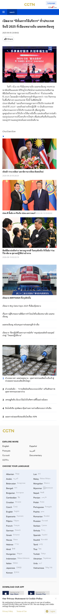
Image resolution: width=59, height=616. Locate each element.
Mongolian (41, 483)
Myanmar (43, 487)
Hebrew (12, 544)
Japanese (13, 567)
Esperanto (14, 516)
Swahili (40, 539)
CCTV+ (5, 460)
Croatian (13, 502)
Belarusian (15, 483)
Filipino (12, 520)
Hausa (12, 539)
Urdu (37, 563)
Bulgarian (15, 492)
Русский (6, 455)
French (13, 525)
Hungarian (14, 553)
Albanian (12, 473)
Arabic (12, 478)
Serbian (40, 525)
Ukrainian (42, 558)
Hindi (10, 548)
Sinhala (39, 530)
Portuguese (42, 506)
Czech (12, 506)
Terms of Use (22, 611)
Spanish (40, 534)
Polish (38, 502)
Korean (12, 572)
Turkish (39, 553)
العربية (32, 450)
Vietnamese (42, 567)
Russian (40, 520)
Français (6, 450)
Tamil (38, 544)
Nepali (38, 492)
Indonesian (17, 558)
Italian (12, 563)
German (13, 530)
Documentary (36, 455)
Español (33, 446)
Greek (12, 534)
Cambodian (13, 497)
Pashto (38, 511)
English (5, 446)
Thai (37, 548)
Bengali (11, 487)
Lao (37, 473)
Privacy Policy (7, 611)
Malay (42, 478)
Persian (40, 497)
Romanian (41, 516)
